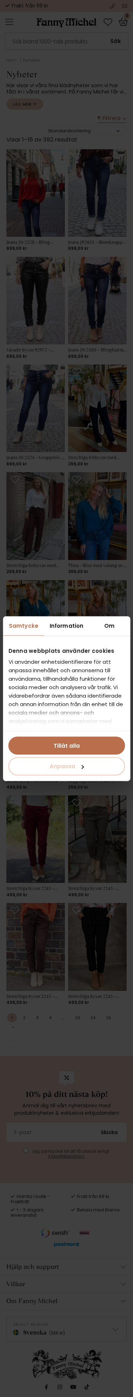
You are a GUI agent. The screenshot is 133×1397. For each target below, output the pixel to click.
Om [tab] (109, 625)
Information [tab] (66, 625)
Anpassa (62, 766)
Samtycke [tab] (23, 625)
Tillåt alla (67, 745)
